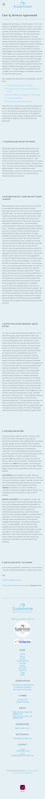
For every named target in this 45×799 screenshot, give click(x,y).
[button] (4, 4)
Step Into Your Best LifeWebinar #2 (22, 717)
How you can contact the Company (19, 101)
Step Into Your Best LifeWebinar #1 (22, 713)
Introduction (22, 699)
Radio (22, 674)
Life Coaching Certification (22, 685)
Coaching (22, 670)
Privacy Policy (33, 771)
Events (22, 665)
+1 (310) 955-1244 (22, 751)
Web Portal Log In (22, 728)
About (22, 656)
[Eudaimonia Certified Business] (22, 628)
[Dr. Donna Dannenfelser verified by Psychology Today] (22, 640)
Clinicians (22, 668)
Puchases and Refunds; (15, 98)
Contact (22, 658)
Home (22, 654)
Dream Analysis (22, 702)
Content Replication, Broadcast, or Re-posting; (23, 95)
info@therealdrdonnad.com (12, 580)
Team (22, 672)
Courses (22, 663)
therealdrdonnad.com (22, 738)
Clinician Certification (22, 687)
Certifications (22, 661)
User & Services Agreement (22, 773)
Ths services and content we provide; (20, 85)
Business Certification (22, 689)
